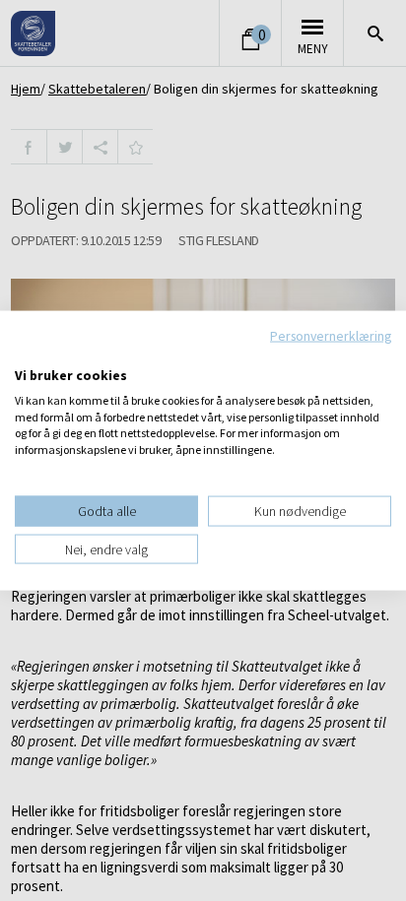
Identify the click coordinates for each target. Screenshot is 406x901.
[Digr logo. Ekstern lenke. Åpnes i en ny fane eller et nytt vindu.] (28, 354)
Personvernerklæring (330, 335)
